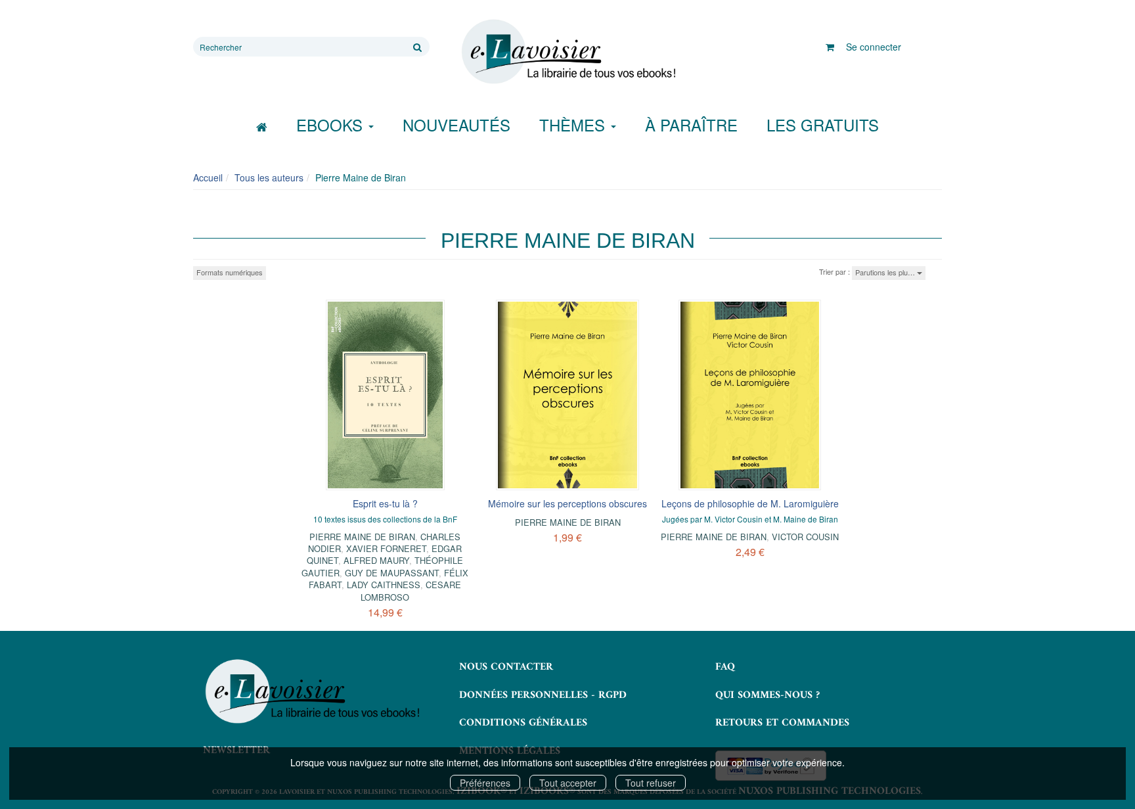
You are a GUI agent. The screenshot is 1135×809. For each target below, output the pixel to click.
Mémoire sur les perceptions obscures (567, 503)
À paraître (691, 124)
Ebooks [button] (331, 124)
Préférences (485, 782)
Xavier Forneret (386, 548)
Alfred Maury (376, 560)
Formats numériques (229, 272)
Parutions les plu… (886, 272)
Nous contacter (506, 667)
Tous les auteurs (268, 177)
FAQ (725, 667)
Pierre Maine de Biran (362, 536)
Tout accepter (567, 782)
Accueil (208, 177)
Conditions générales (523, 723)
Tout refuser (650, 782)
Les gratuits (823, 124)
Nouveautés (456, 124)
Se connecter (873, 46)
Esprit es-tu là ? (385, 503)
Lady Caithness (383, 584)
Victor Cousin (805, 536)
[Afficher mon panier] (830, 46)
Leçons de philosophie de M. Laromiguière (750, 503)
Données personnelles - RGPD (543, 695)
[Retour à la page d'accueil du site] (567, 52)
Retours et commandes (782, 723)
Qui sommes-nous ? (767, 695)
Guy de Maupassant (392, 572)
